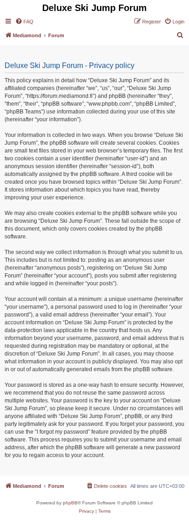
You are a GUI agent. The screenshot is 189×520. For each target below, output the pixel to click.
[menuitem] (24, 21)
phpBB (70, 502)
